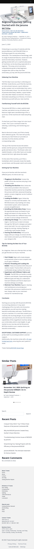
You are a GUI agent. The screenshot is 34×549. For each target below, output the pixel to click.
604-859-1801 (5, 523)
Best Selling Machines (17, 30)
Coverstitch (5, 498)
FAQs (3, 511)
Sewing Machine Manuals (8, 506)
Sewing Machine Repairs (8, 479)
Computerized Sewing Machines (11, 32)
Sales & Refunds (14, 547)
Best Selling (5, 487)
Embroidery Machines (12, 40)
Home (3, 472)
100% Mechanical (6, 494)
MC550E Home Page (17, 348)
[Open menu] (30, 1)
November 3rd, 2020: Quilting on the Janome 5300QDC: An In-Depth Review (17, 389)
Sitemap (22, 547)
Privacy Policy (12, 544)
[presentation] (17, 374)
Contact (4, 476)
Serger (3, 496)
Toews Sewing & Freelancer (10, 36)
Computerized (5, 489)
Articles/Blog (5, 508)
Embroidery (5, 491)
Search (4, 411)
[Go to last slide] (4, 383)
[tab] (13, 402)
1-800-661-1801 (15, 523)
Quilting (4, 493)
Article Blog (5, 30)
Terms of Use (22, 544)
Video (3, 509)
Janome (11, 33)
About (3, 474)
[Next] (29, 383)
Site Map (4, 477)
